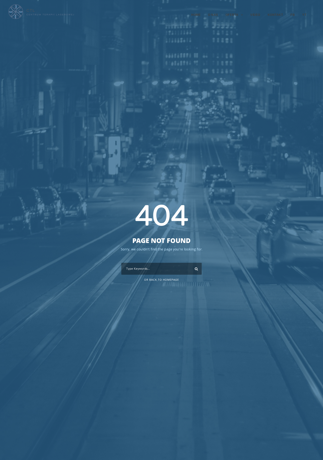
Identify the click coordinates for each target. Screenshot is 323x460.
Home (196, 14)
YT (304, 14)
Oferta (232, 14)
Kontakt (275, 14)
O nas (213, 14)
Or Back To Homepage (161, 279)
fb (292, 14)
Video (255, 14)
